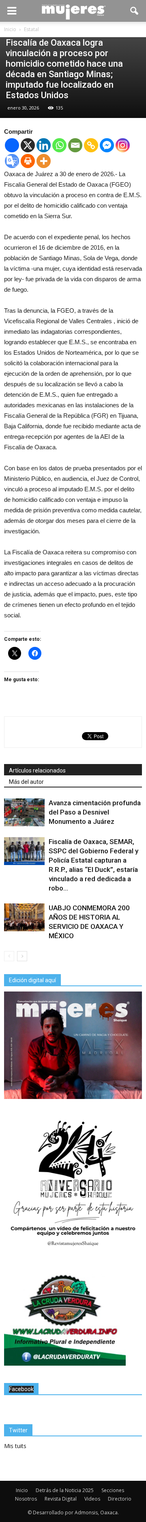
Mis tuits (15, 1446)
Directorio (119, 1498)
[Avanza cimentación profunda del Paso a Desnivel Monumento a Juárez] (24, 812)
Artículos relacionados (37, 770)
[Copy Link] (91, 145)
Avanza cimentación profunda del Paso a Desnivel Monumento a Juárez (95, 812)
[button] (134, 11)
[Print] (28, 161)
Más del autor (26, 782)
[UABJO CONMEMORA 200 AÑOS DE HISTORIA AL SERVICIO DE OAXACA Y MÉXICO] (24, 917)
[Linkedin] (43, 145)
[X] (28, 145)
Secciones (112, 1490)
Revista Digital (61, 1498)
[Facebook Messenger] (107, 145)
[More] (43, 161)
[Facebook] (12, 145)
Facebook (21, 1389)
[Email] (75, 145)
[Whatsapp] (59, 145)
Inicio (22, 1490)
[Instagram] (123, 145)
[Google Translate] (12, 161)
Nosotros (26, 1498)
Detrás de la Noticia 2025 (65, 1490)
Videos (92, 1498)
